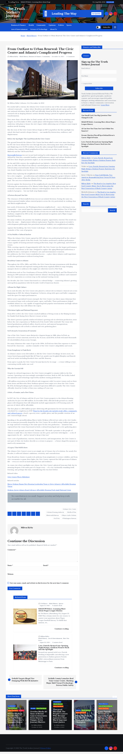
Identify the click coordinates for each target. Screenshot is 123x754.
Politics (61, 25)
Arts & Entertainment (19, 29)
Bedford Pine (72, 512)
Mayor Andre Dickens (69, 515)
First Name (84, 76)
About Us (53, 29)
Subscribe (106, 27)
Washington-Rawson (69, 518)
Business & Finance (18, 25)
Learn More (105, 105)
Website (10, 574)
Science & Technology (38, 29)
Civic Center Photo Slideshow (19, 477)
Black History (32, 36)
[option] (16, 715)
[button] (113, 697)
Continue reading (62, 629)
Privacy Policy (45, 748)
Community (41, 25)
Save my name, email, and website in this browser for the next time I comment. (39, 583)
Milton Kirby (14, 56)
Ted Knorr (44, 603)
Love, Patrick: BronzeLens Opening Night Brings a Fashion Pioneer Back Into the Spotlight (97, 144)
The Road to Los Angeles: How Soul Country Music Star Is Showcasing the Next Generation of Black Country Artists (98, 186)
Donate (86, 56)
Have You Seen (18, 708)
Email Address (85, 68)
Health (31, 25)
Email (46, 565)
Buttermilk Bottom (15, 155)
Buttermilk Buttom (53, 515)
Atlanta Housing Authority (56, 512)
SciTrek (57, 518)
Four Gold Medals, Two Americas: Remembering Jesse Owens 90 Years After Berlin (98, 177)
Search (86, 204)
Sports (69, 25)
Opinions (52, 25)
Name (10, 565)
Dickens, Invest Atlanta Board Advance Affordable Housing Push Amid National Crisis (39, 490)
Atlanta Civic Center (70, 509)
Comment (12, 550)
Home (23, 36)
